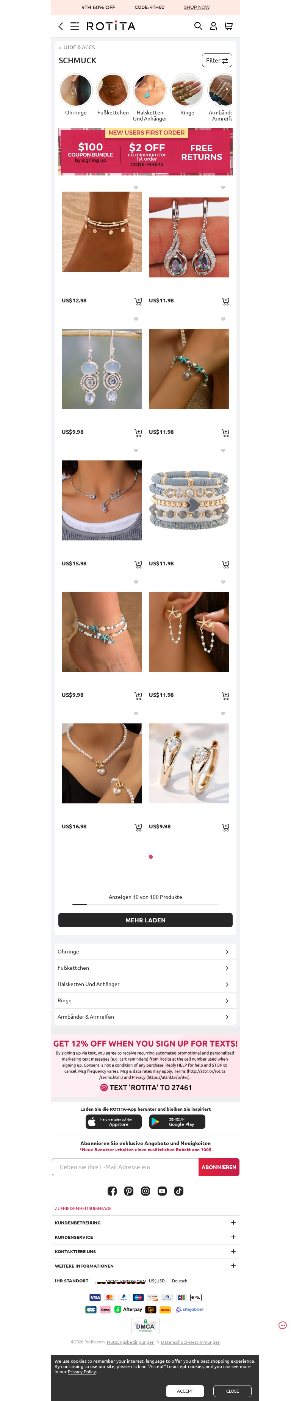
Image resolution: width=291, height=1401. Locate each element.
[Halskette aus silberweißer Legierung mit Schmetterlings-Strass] (102, 500)
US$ (152, 1281)
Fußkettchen (73, 968)
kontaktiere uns (75, 1251)
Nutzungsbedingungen (131, 1342)
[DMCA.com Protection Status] (145, 1326)
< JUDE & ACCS (77, 47)
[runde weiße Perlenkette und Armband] (102, 763)
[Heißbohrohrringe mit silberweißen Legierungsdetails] (102, 368)
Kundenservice (74, 1237)
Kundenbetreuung (77, 1222)
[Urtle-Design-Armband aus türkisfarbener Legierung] (189, 368)
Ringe (65, 1000)
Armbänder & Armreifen (86, 1017)
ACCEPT (185, 1390)
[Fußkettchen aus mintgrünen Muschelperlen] (102, 631)
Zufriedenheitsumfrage (83, 1208)
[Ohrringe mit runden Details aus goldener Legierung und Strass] (189, 763)
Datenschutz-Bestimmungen (191, 1342)
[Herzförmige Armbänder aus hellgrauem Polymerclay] (189, 500)
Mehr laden (145, 920)
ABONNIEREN (219, 1167)
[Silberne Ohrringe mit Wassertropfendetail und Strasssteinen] (189, 237)
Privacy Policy (82, 1371)
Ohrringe (68, 952)
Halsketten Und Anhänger (88, 984)
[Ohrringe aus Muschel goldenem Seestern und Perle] (189, 631)
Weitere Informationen (84, 1265)
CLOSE (232, 1390)
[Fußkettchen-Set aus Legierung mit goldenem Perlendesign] (102, 237)
